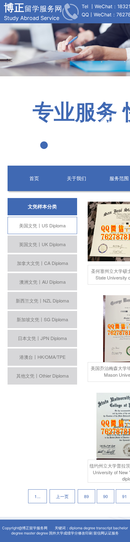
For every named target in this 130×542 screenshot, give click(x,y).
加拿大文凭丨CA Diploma (42, 263)
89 (86, 496)
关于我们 (76, 178)
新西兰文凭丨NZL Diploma (42, 300)
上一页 (62, 496)
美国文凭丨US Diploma (42, 225)
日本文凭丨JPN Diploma (42, 338)
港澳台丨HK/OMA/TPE (42, 357)
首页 (34, 178)
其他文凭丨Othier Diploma (42, 375)
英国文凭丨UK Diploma (42, 244)
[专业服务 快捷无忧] (65, 74)
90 (105, 496)
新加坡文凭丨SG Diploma (42, 319)
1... (37, 496)
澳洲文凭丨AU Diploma (42, 282)
